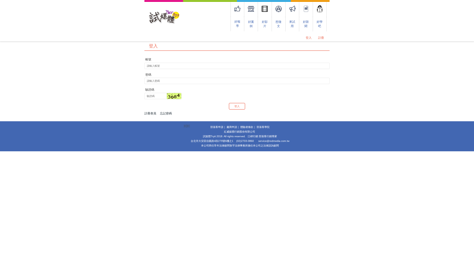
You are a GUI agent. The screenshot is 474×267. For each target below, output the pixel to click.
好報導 (237, 23)
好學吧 (320, 24)
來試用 (292, 24)
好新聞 (306, 24)
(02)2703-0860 (245, 140)
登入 (309, 37)
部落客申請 (216, 127)
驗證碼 (149, 89)
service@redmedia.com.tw (273, 140)
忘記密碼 (166, 113)
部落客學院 (263, 127)
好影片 (265, 24)
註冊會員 (150, 113)
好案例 (251, 24)
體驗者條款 (246, 127)
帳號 (148, 59)
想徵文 (278, 24)
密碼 (148, 74)
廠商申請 (232, 127)
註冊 (321, 37)
